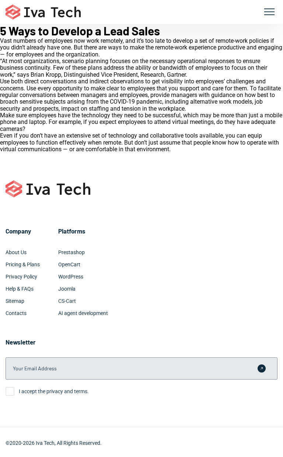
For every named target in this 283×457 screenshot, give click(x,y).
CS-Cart (67, 301)
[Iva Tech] (43, 12)
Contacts (16, 313)
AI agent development (83, 313)
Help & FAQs (20, 289)
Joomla (67, 289)
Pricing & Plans (23, 264)
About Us (16, 252)
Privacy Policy (21, 277)
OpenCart (69, 264)
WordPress (70, 277)
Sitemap (15, 301)
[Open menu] (269, 12)
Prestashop (71, 252)
